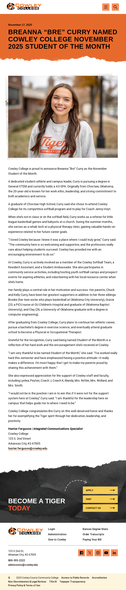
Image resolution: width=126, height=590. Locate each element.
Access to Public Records (75, 577)
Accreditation (99, 577)
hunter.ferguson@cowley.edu (27, 448)
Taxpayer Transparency (72, 581)
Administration (57, 534)
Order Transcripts (93, 534)
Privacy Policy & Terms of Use (24, 585)
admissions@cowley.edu (23, 564)
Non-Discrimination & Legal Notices (27, 581)
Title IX (53, 581)
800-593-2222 (16, 560)
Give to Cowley (57, 539)
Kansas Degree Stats (95, 529)
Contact (93, 508)
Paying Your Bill (92, 539)
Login (51, 529)
